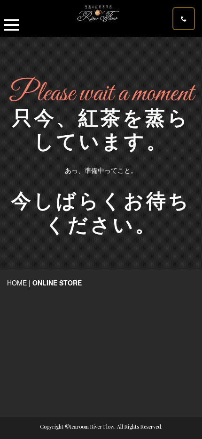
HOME (17, 282)
